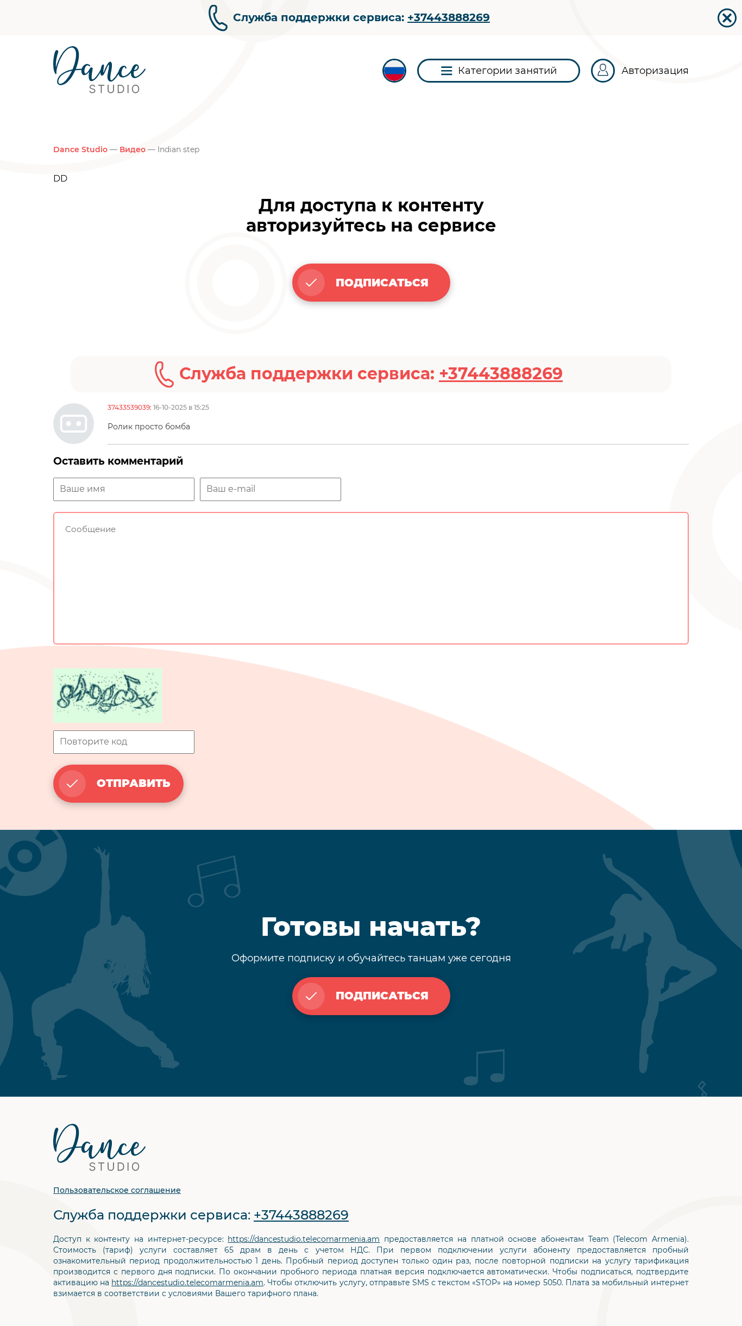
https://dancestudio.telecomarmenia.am (304, 1239)
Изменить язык (394, 70)
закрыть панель (727, 18)
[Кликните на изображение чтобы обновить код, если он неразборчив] (371, 696)
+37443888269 (448, 17)
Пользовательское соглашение (117, 1190)
